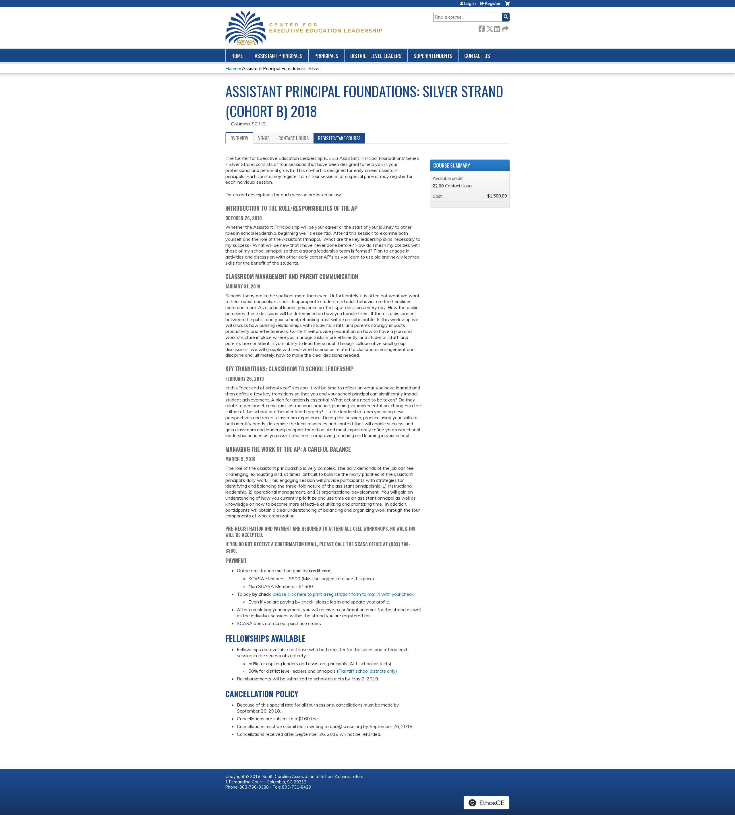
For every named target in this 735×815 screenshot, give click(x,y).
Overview (239, 138)
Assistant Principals (279, 55)
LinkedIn (497, 27)
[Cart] (507, 5)
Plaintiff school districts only (367, 671)
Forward (505, 27)
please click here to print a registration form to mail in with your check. (344, 594)
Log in (470, 3)
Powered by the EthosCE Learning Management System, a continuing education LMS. (486, 803)
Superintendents (432, 55)
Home (237, 55)
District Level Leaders (376, 55)
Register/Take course (339, 138)
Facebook (481, 27)
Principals (326, 55)
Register (492, 3)
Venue (263, 138)
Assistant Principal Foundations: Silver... (282, 68)
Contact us (477, 55)
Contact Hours (293, 138)
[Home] (303, 27)
